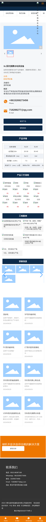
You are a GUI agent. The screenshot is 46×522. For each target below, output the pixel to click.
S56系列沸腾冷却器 (32, 413)
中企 (11, 505)
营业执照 (36, 503)
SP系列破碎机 (30, 314)
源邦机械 (7, 85)
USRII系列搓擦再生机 (11, 413)
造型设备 (34, 13)
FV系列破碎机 (8, 347)
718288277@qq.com (20, 109)
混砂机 (5, 314)
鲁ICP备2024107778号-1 (23, 511)
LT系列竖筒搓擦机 (32, 347)
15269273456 (15, 479)
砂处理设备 (10, 13)
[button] (4, 274)
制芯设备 (22, 13)
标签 (18, 505)
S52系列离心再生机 (32, 380)
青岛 (14, 505)
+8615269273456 (18, 100)
